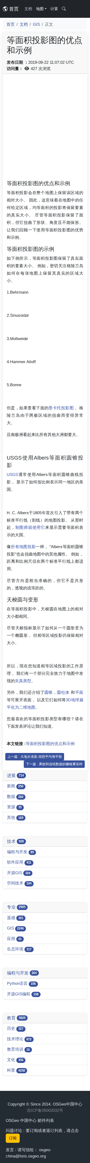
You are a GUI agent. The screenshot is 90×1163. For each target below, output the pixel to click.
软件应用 (19, 862)
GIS (36, 24)
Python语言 (21, 983)
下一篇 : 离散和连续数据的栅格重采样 (54, 764)
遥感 (15, 917)
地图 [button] (40, 9)
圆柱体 (63, 692)
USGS (12, 474)
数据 (15, 796)
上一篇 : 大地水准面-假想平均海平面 (34, 756)
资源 (14, 806)
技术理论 (19, 1039)
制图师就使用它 (30, 527)
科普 (16, 1070)
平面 (79, 692)
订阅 (13, 1138)
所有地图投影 (23, 546)
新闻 (15, 786)
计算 (54, 9)
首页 (13, 9)
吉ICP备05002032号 (45, 1110)
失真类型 (23, 680)
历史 (15, 1028)
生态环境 (19, 949)
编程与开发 (20, 851)
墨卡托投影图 (61, 407)
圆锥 (48, 692)
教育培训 (18, 1049)
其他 (15, 817)
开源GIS (18, 872)
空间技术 (19, 883)
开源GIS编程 (22, 994)
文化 (15, 1059)
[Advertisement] (45, 123)
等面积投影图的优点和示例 (50, 743)
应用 (14, 938)
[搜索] (64, 9)
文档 (28, 9)
